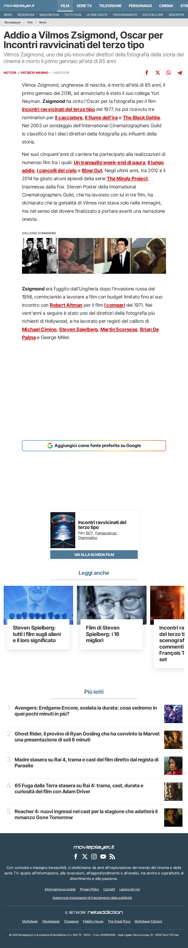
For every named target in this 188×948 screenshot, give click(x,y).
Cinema (166, 5)
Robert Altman (66, 305)
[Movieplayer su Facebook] (75, 856)
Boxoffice (176, 15)
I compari (114, 305)
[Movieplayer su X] (84, 856)
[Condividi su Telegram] (179, 72)
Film (65, 5)
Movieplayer (13, 22)
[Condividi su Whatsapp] (168, 72)
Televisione (110, 5)
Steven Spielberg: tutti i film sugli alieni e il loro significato (37, 634)
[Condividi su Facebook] (146, 72)
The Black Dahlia (141, 117)
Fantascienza (105, 533)
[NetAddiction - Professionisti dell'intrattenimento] (105, 912)
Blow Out (92, 170)
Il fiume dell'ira (101, 117)
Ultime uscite (97, 15)
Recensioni (26, 15)
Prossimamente (125, 15)
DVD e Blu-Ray (153, 15)
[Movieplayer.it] (19, 5)
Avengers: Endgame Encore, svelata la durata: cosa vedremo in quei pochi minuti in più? (86, 711)
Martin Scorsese (119, 329)
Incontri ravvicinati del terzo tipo (58, 109)
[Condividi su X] (157, 72)
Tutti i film (72, 15)
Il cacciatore (69, 117)
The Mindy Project (127, 178)
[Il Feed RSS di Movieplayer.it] (112, 856)
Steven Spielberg (78, 329)
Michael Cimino (39, 329)
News (8, 15)
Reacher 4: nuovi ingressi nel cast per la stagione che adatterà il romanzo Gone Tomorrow (86, 814)
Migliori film (49, 15)
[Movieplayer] (94, 847)
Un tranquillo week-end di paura (109, 162)
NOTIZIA (10, 73)
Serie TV (84, 5)
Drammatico (87, 537)
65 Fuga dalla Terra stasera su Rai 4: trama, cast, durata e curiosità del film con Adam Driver (79, 788)
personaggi (140, 5)
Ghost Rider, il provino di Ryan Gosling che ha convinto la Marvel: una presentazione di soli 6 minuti (87, 737)
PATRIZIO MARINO (34, 73)
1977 (89, 533)
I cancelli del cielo (57, 170)
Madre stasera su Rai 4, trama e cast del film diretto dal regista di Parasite (86, 762)
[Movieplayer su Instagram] (94, 856)
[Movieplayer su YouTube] (103, 856)
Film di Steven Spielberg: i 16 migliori (103, 634)
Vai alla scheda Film (94, 554)
